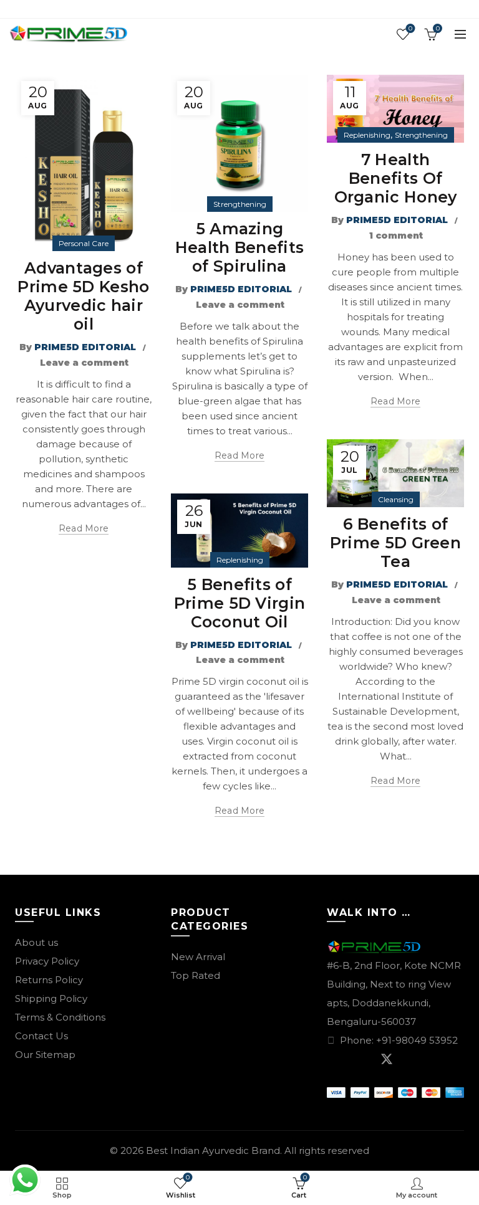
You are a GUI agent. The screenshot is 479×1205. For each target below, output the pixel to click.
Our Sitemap (45, 1054)
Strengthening (239, 204)
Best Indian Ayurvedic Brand (213, 1150)
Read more (84, 528)
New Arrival (198, 957)
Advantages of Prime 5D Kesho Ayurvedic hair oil (83, 296)
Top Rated (195, 975)
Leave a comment (84, 362)
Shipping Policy (51, 998)
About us (36, 942)
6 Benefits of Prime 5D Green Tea (395, 543)
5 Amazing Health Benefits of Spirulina (239, 247)
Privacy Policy (47, 961)
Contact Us (41, 1036)
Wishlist (410, 28)
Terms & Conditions (60, 1017)
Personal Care (84, 243)
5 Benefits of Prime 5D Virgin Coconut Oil (240, 603)
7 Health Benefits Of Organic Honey (395, 178)
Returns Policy (49, 980)
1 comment (396, 235)
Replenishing (367, 135)
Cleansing (396, 499)
